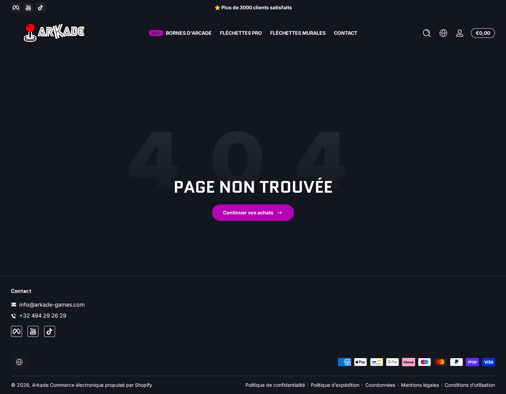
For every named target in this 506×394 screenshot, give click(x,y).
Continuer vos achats (248, 212)
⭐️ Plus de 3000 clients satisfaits (253, 7)
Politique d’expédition (335, 385)
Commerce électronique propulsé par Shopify (101, 385)
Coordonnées (380, 385)
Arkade (40, 385)
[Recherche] (427, 33)
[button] (427, 33)
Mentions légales (420, 385)
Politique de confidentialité (275, 385)
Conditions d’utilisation (470, 385)
